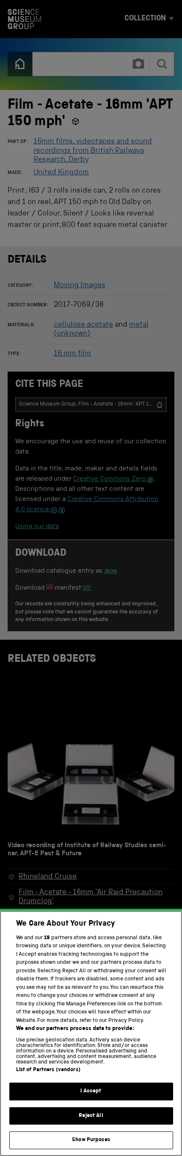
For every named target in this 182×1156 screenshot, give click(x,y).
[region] (91, 1033)
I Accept (90, 1091)
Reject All (91, 1116)
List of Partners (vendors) (48, 1070)
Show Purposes (91, 1140)
